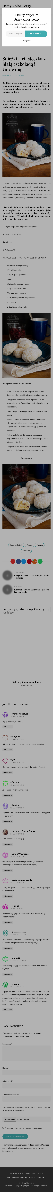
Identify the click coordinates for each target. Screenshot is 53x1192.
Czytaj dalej (26, 41)
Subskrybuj (36, 33)
